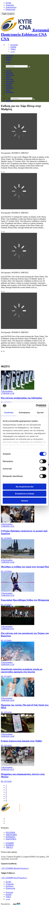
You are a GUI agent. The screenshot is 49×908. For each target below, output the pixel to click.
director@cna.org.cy (21, 868)
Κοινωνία (9, 79)
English (13, 47)
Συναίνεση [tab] (8, 412)
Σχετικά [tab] (40, 412)
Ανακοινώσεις (11, 7)
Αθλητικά (9, 88)
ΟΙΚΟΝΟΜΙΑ (11, 835)
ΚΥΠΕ (8, 3)
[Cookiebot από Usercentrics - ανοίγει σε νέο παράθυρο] (35, 405)
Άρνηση (24, 501)
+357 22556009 (7, 868)
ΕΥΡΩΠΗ (10, 843)
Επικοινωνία (10, 9)
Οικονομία (10, 75)
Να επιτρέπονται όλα (24, 487)
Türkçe (13, 49)
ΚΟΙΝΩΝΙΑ (10, 837)
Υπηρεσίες (10, 5)
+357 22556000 (7, 878)
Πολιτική (9, 73)
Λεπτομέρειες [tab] (24, 412)
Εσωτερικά (10, 81)
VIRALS (9, 847)
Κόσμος (9, 86)
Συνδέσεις (9, 886)
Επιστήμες (10, 92)
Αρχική (8, 70)
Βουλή (8, 77)
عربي (12, 51)
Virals (8, 90)
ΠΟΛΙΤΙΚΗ (10, 832)
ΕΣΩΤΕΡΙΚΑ (11, 839)
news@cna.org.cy (20, 878)
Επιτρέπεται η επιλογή (24, 494)
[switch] (42, 461)
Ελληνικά (14, 45)
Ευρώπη (9, 83)
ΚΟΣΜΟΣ (10, 845)
